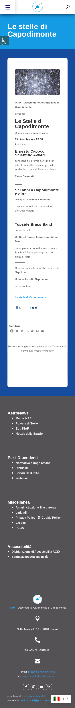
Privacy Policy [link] (25, 517)
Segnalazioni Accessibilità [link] (30, 556)
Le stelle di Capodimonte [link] (30, 297)
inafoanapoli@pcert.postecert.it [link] (40, 676)
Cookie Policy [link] (51, 517)
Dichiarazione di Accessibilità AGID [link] (36, 551)
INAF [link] (12, 607)
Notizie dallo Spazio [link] (29, 433)
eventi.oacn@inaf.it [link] (34, 696)
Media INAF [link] (23, 418)
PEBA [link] (20, 527)
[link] (4, 40)
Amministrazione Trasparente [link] (36, 507)
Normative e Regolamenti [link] (33, 462)
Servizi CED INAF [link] (28, 473)
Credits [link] (21, 522)
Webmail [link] (21, 478)
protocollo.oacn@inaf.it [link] (41, 671)
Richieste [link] (22, 468)
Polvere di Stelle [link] (27, 423)
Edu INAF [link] (22, 428)
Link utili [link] (21, 512)
